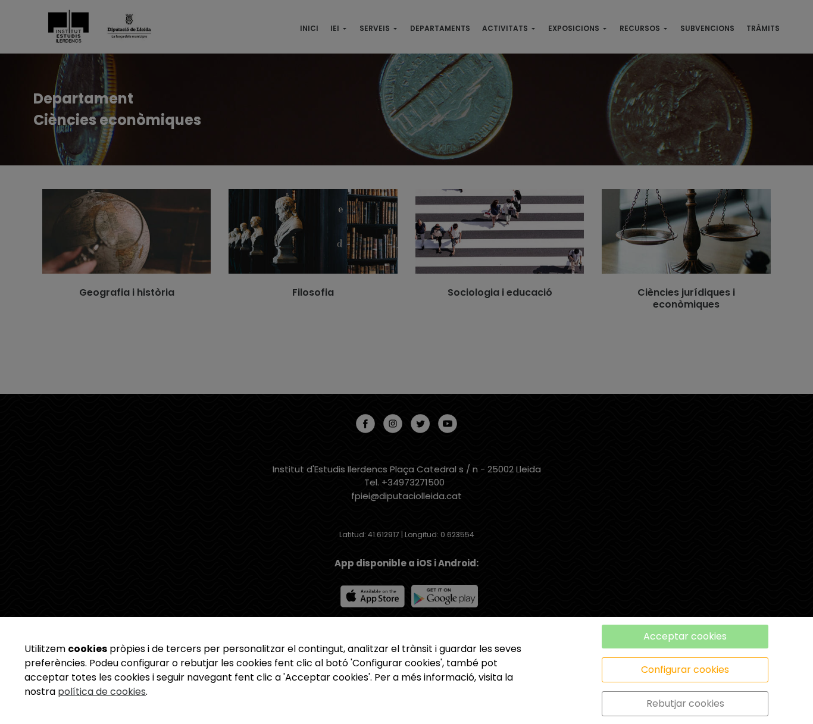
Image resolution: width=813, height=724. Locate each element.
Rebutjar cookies (685, 703)
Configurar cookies (685, 669)
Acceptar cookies (685, 636)
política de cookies (102, 691)
